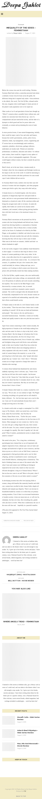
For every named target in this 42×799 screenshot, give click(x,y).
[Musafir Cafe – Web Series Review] (8, 720)
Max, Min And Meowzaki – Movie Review (28, 745)
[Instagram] (36, 14)
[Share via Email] (23, 529)
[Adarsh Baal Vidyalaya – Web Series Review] (8, 733)
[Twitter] (34, 14)
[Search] (40, 14)
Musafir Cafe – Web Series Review (28, 718)
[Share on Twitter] (19, 529)
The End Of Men (28, 520)
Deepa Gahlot (17, 33)
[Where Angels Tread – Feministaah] (21, 606)
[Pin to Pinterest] (21, 529)
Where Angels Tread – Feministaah (21, 622)
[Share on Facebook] (17, 529)
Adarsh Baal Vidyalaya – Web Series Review (27, 731)
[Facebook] (32, 14)
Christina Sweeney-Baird (12, 520)
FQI (25, 791)
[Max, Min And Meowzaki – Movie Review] (8, 746)
